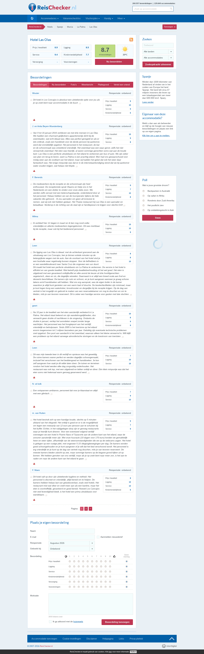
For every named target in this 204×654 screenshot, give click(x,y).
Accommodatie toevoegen (44, 638)
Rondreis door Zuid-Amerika (161, 200)
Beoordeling (36, 556)
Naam (33, 531)
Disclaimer (91, 638)
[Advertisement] (157, 157)
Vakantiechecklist (72, 18)
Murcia (70, 27)
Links (121, 638)
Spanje (60, 27)
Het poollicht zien (156, 205)
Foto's (74, 84)
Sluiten (133, 652)
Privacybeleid (136, 638)
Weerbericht (87, 84)
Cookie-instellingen (72, 638)
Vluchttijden (92, 18)
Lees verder (148, 102)
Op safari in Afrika (156, 196)
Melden (34, 120)
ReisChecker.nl (35, 27)
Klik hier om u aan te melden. (156, 135)
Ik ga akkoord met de (68, 621)
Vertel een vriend (122, 84)
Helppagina (107, 638)
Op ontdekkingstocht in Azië (161, 210)
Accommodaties (49, 18)
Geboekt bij (35, 548)
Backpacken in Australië (159, 191)
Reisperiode (36, 543)
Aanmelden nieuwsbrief (112, 537)
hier (110, 652)
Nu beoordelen (114, 61)
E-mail (33, 537)
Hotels (50, 27)
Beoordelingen (40, 84)
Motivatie (34, 595)
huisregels (78, 621)
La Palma (81, 27)
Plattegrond (103, 84)
